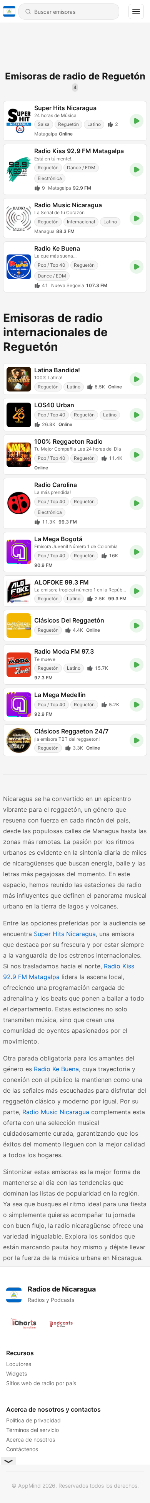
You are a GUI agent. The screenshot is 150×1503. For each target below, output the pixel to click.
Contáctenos (22, 1449)
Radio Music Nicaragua (55, 1112)
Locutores (18, 1364)
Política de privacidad (33, 1420)
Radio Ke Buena (56, 1069)
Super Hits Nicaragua (65, 934)
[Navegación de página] (136, 11)
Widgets (16, 1373)
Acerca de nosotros (30, 1439)
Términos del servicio (32, 1430)
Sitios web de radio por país (41, 1383)
